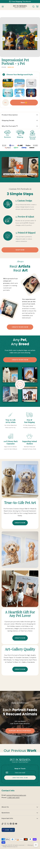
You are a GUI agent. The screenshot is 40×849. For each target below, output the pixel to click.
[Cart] (36, 6)
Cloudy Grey (31, 83)
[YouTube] (16, 824)
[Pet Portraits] (20, 6)
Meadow (8, 83)
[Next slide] (37, 39)
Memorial (19, 93)
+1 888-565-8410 (13, 797)
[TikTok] (2, 824)
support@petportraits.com (16, 795)
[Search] (33, 6)
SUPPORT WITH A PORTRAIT (20, 731)
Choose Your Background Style (19, 74)
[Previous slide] (3, 39)
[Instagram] (5, 824)
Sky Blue (8, 93)
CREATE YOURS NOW (20, 327)
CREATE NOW (20, 523)
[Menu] (3, 6)
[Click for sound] (34, 161)
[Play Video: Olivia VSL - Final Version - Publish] (20, 167)
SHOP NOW (20, 250)
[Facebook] (11, 824)
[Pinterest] (13, 824)
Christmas (31, 93)
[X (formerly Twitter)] (8, 824)
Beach (19, 83)
